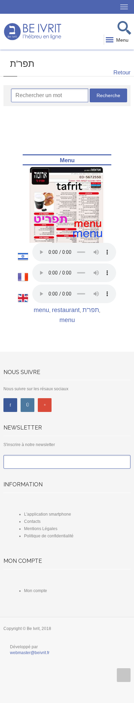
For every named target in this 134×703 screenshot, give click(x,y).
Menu (67, 160)
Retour (121, 72)
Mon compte (35, 590)
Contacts (32, 521)
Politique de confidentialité (49, 536)
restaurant (66, 310)
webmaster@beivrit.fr (29, 652)
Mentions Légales (40, 528)
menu (41, 310)
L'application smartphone (47, 514)
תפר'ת (90, 310)
